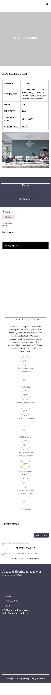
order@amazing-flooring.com (16, 613)
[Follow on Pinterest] (18, 665)
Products (6, 630)
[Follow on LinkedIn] (14, 665)
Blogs (5, 637)
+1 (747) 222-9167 (10, 601)
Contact (6, 640)
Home (5, 624)
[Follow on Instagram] (9, 665)
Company (7, 627)
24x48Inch (9, 217)
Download (7, 633)
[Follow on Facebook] (4, 665)
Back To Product (41, 535)
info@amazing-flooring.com (15, 610)
